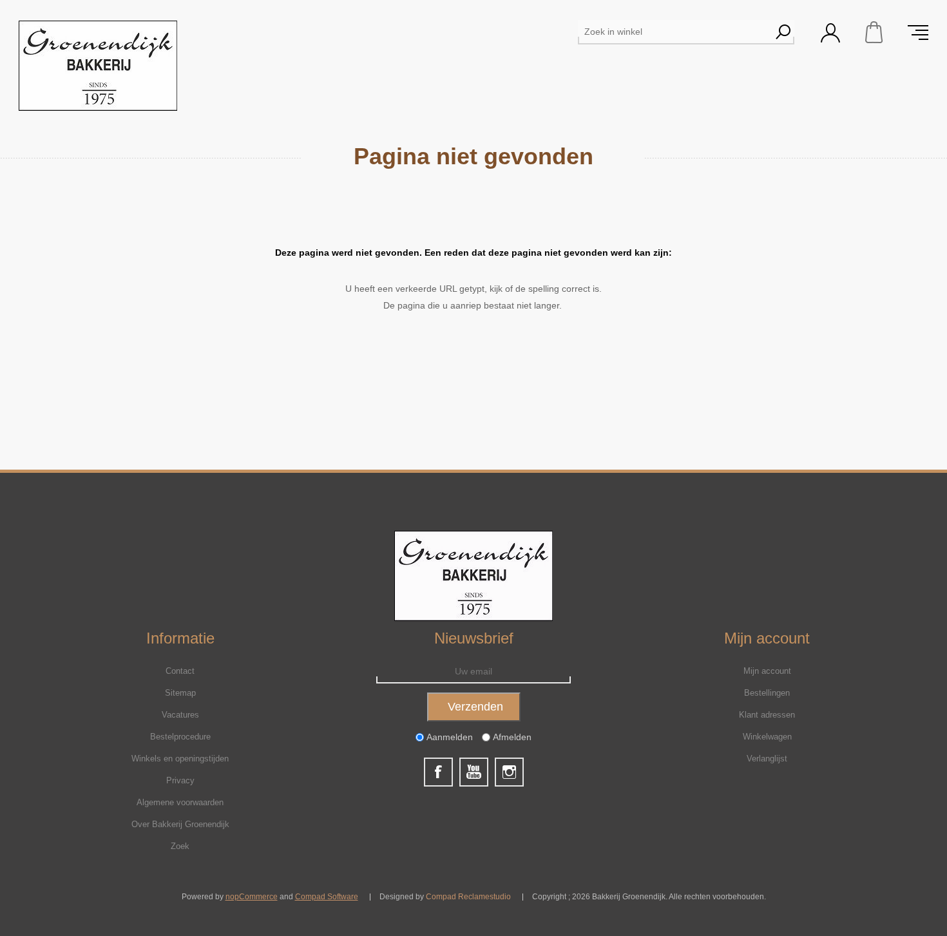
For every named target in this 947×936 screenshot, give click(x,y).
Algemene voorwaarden (180, 802)
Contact (180, 671)
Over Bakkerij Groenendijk (180, 824)
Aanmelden (449, 737)
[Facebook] (438, 772)
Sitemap (180, 693)
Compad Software (326, 896)
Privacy (180, 780)
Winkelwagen (874, 32)
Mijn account (767, 671)
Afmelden (512, 737)
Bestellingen (767, 693)
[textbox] (674, 31)
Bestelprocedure (180, 736)
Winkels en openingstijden (180, 758)
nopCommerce (251, 896)
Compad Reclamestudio (468, 896)
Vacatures (180, 715)
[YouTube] (473, 772)
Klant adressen (767, 715)
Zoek (180, 846)
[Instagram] (509, 772)
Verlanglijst (767, 758)
